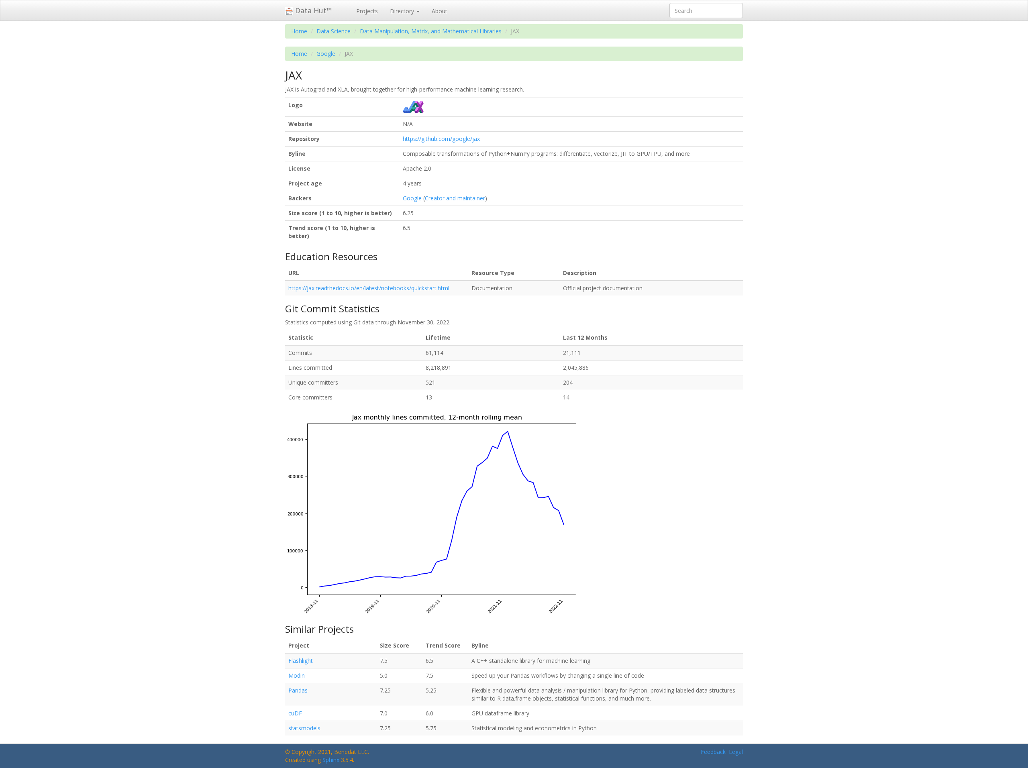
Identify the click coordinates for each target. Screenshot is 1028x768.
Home (299, 31)
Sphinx (330, 760)
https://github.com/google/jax (441, 139)
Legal (736, 752)
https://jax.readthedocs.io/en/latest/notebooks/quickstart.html (368, 288)
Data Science (333, 31)
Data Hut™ (312, 10)
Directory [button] (403, 11)
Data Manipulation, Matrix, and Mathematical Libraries (431, 31)
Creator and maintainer (455, 198)
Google (325, 53)
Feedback (713, 752)
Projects (367, 11)
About (439, 11)
